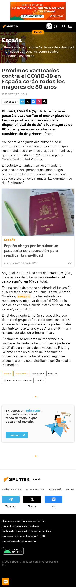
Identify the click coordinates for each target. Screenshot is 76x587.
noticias (40, 380)
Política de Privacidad (14, 531)
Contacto (33, 526)
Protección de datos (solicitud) (20, 536)
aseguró (24, 296)
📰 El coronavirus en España (18, 380)
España (9, 239)
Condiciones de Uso (33, 521)
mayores (52, 373)
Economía (55, 489)
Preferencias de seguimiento (19, 541)
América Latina (12, 489)
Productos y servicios (14, 526)
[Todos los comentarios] (5, 581)
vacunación (38, 373)
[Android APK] (13, 551)
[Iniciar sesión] (55, 26)
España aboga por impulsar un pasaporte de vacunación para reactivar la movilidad (31, 250)
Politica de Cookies (39, 531)
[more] (70, 262)
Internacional (21, 373)
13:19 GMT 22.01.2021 (14, 94)
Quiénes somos (11, 521)
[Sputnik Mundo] (11, 27)
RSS (42, 536)
